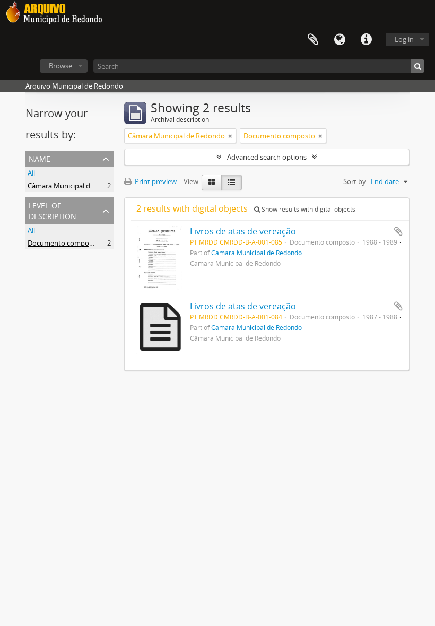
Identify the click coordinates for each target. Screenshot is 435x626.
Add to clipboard (398, 231)
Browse (60, 66)
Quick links (366, 40)
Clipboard (313, 40)
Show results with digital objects (307, 209)
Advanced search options (267, 157)
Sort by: (355, 181)
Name (39, 158)
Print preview (155, 181)
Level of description (52, 209)
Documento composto (63, 243)
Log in (404, 39)
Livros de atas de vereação (243, 231)
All (31, 173)
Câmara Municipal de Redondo (76, 185)
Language (339, 40)
